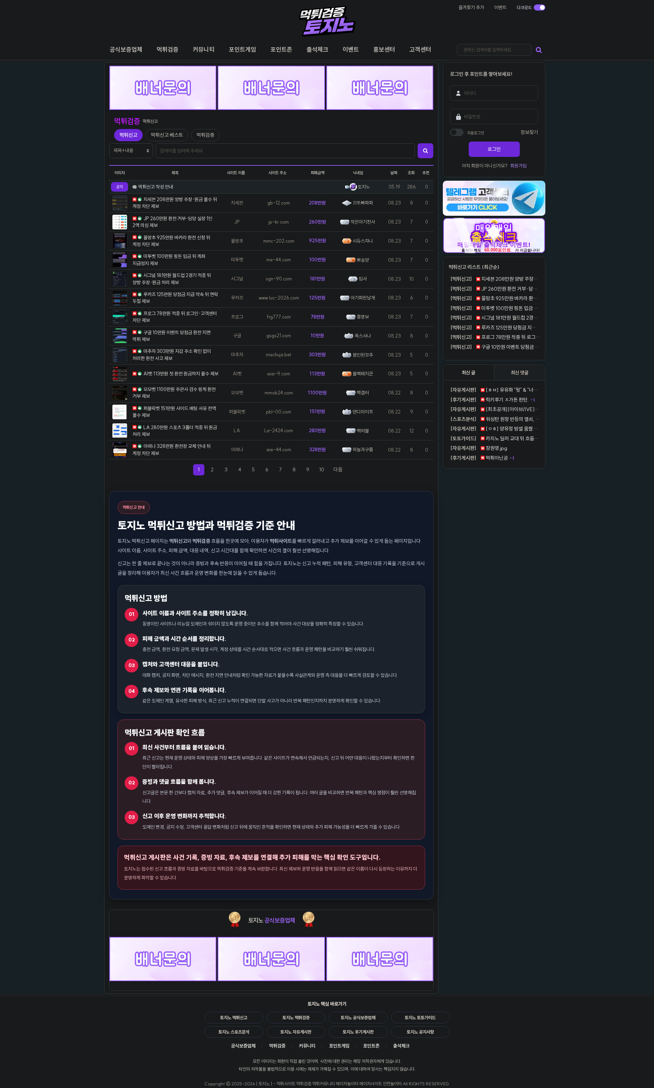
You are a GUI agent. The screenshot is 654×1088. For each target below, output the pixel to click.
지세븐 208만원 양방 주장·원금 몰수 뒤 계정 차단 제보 (495, 279)
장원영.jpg (478, 448)
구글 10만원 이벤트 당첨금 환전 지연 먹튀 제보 (495, 347)
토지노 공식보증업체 (358, 1017)
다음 (340, 469)
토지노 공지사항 (420, 1032)
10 (321, 469)
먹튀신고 (128, 135)
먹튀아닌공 (479, 458)
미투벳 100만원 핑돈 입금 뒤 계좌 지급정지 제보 (495, 308)
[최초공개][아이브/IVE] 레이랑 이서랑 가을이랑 (495, 409)
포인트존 (371, 1046)
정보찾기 (529, 132)
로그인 (494, 149)
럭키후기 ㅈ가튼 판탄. (489, 399)
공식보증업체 (243, 1046)
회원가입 (518, 166)
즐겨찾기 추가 (471, 7)
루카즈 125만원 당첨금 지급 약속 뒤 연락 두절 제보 (495, 327)
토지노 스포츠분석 (233, 1032)
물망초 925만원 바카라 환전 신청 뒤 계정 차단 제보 (495, 298)
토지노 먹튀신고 (233, 1017)
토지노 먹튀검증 (296, 1017)
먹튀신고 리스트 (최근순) (474, 267)
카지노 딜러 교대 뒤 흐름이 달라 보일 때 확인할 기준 (495, 438)
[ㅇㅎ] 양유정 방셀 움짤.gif (495, 428)
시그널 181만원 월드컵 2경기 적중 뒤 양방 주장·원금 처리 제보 (495, 317)
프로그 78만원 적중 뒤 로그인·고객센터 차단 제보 (495, 337)
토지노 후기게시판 (358, 1032)
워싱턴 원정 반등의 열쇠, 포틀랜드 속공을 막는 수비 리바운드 (495, 419)
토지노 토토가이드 (420, 1017)
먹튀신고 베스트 (167, 135)
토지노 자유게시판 (295, 1032)
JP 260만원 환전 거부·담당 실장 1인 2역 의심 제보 (495, 289)
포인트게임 (339, 1046)
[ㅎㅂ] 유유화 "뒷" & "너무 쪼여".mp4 (495, 390)
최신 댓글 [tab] (519, 373)
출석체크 (401, 1046)
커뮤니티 (307, 1046)
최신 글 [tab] (468, 373)
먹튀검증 (205, 135)
